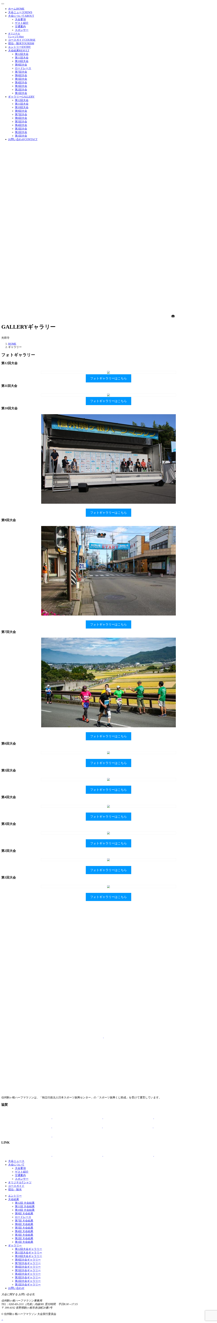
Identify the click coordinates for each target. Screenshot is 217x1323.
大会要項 (20, 19)
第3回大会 (21, 86)
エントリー (19, 46)
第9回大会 (21, 64)
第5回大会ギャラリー (28, 1270)
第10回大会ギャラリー (28, 1256)
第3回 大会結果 (24, 1234)
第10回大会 (21, 61)
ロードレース (23, 68)
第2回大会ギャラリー (28, 1281)
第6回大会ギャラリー (28, 1266)
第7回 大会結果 (24, 1220)
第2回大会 (21, 89)
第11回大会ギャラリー (28, 1252)
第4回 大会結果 (24, 1231)
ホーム (16, 8)
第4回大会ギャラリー (28, 1273)
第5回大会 (21, 78)
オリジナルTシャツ (20, 1182)
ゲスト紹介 (21, 22)
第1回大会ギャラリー (28, 1284)
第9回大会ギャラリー (28, 1259)
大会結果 (18, 50)
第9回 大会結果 (24, 1213)
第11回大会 (21, 57)
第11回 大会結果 (25, 1206)
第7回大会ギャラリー (28, 1263)
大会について (21, 15)
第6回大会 (21, 75)
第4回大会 (21, 82)
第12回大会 (21, 54)
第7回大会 (21, 71)
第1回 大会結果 (24, 1241)
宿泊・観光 (21, 43)
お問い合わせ (22, 139)
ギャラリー (21, 96)
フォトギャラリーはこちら (108, 378)
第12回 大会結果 (25, 1202)
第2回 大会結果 (24, 1238)
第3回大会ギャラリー (28, 1277)
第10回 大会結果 (25, 1209)
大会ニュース (20, 12)
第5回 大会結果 (24, 1227)
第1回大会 (21, 93)
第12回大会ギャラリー (28, 1249)
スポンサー (21, 30)
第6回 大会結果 (24, 1224)
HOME (12, 343)
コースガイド (21, 39)
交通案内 (20, 26)
